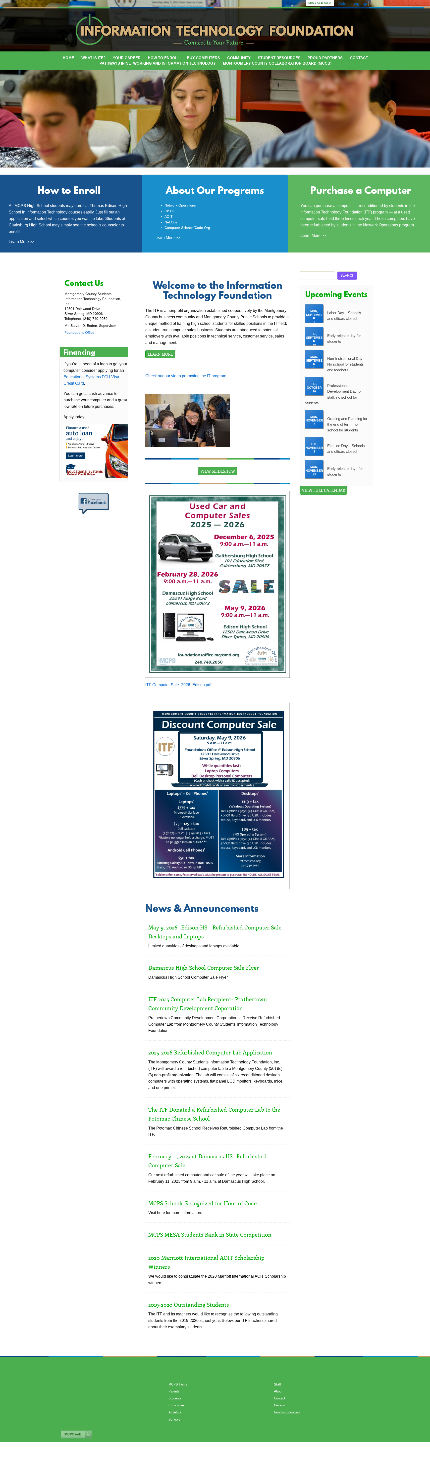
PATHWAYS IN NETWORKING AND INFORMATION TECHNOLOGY (158, 63)
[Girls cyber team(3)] (187, 420)
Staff (277, 1384)
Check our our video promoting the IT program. (186, 376)
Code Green (319, 2)
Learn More (160, 354)
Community (239, 58)
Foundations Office (79, 333)
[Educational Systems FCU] (95, 450)
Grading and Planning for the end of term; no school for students (347, 424)
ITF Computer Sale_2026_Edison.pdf (178, 684)
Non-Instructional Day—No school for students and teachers (346, 364)
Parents (174, 1391)
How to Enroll (164, 58)
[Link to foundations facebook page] (93, 503)
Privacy (279, 1405)
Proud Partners (325, 58)
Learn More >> (22, 241)
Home (68, 58)
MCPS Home (177, 1384)
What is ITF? (93, 58)
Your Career (127, 58)
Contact (359, 58)
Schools (174, 1419)
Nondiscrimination (287, 1412)
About (278, 1391)
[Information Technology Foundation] (215, 29)
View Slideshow (217, 471)
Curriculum (176, 1405)
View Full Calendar (323, 490)
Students (174, 1398)
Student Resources (279, 58)
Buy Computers (203, 58)
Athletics (174, 1412)
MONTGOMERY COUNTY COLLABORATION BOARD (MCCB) (277, 63)
